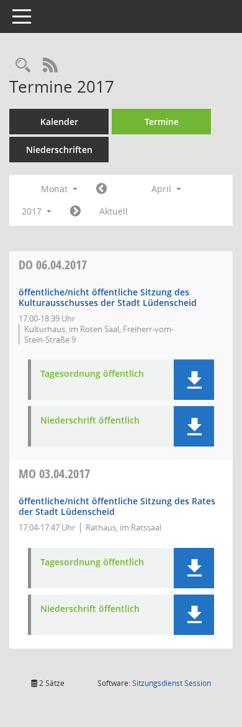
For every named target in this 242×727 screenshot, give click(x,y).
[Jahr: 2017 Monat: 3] (101, 189)
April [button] (162, 189)
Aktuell (113, 211)
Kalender (59, 121)
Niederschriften (59, 149)
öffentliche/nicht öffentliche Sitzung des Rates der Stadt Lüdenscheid (117, 506)
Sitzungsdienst (171, 683)
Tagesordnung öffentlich (92, 374)
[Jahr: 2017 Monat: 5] (75, 211)
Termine (162, 121)
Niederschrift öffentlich (90, 420)
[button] (194, 379)
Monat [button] (55, 189)
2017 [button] (33, 211)
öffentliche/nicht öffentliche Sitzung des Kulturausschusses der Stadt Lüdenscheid (108, 297)
